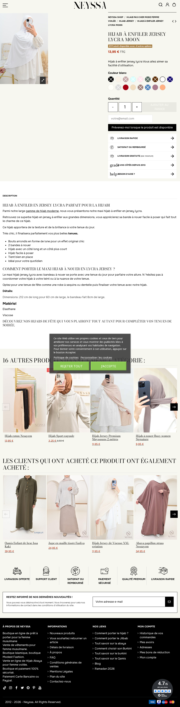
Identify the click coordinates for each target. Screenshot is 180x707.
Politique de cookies (66, 357)
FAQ (52, 657)
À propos (56, 652)
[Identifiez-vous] (167, 5)
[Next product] (175, 21)
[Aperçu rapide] (24, 431)
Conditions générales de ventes (66, 664)
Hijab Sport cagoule (61, 436)
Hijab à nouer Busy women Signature (153, 437)
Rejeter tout (71, 366)
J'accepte (108, 366)
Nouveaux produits (62, 633)
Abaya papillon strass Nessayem (150, 544)
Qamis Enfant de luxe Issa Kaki (21, 544)
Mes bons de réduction (155, 652)
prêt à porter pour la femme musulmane (20, 637)
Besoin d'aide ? (126, 174)
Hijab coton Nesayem (18, 436)
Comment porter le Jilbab (111, 638)
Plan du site (57, 676)
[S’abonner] (169, 602)
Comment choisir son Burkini (113, 648)
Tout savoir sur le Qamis (110, 658)
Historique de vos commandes (151, 635)
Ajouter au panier (159, 107)
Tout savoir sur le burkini (111, 653)
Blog (98, 663)
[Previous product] (173, 21)
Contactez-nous (60, 681)
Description (10, 195)
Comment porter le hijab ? (111, 633)
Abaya (37, 661)
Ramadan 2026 (105, 669)
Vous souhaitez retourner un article (68, 640)
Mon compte (148, 657)
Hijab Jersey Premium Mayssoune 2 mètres (106, 437)
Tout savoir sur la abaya (110, 643)
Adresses (146, 647)
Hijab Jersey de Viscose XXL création (110, 544)
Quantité (114, 99)
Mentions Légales (61, 671)
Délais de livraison (62, 647)
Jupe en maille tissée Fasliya (67, 543)
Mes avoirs (147, 642)
